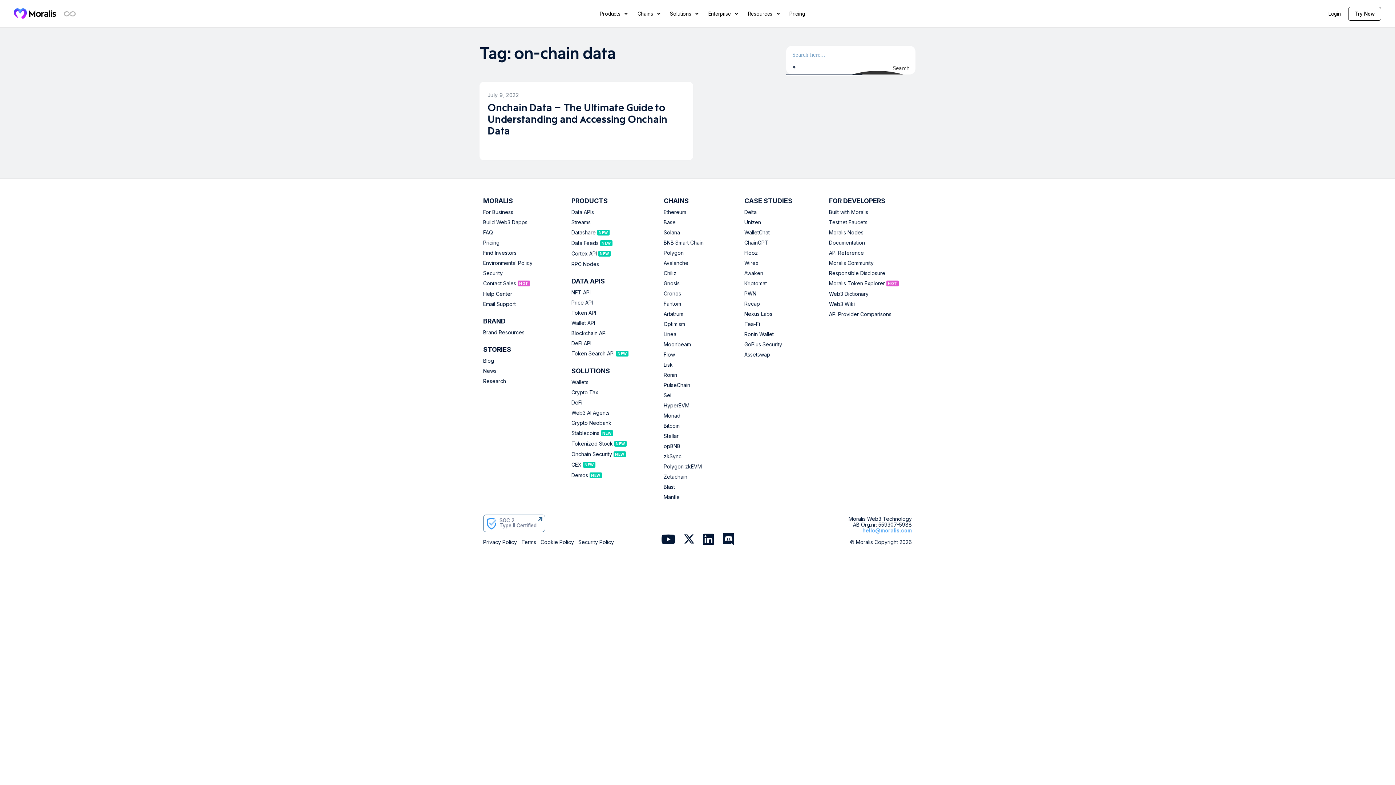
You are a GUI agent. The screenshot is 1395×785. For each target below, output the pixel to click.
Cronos (672, 294)
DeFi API (581, 343)
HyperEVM (677, 405)
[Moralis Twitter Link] (689, 540)
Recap (752, 304)
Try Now (1365, 14)
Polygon (674, 253)
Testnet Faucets (848, 222)
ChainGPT (756, 243)
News (490, 371)
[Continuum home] (70, 14)
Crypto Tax (584, 392)
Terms (528, 542)
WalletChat (757, 233)
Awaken (753, 273)
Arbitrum (673, 314)
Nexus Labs (758, 314)
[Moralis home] (35, 13)
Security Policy (596, 542)
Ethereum (675, 212)
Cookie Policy (557, 542)
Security (493, 273)
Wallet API (583, 323)
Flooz (751, 253)
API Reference (846, 253)
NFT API (581, 292)
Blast (669, 487)
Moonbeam (677, 344)
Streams (581, 222)
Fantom (672, 304)
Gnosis (672, 283)
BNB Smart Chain (684, 243)
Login (1335, 14)
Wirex (751, 263)
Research (494, 381)
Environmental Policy (508, 263)
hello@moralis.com (887, 530)
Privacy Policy (500, 542)
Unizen (752, 222)
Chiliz (670, 273)
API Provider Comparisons (860, 314)
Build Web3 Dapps (505, 222)
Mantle (672, 497)
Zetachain (675, 477)
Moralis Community (851, 263)
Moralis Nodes (846, 233)
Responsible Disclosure (857, 273)
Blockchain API (589, 333)
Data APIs (582, 212)
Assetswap (757, 355)
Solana (672, 233)
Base (670, 222)
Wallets (580, 382)
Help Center (497, 294)
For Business (498, 212)
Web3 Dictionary (849, 294)
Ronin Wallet (759, 334)
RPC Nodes (585, 264)
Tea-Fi (752, 324)
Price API (582, 303)
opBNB (672, 446)
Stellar (671, 436)
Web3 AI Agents (590, 413)
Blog (488, 361)
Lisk (668, 365)
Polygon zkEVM (683, 467)
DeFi (576, 403)
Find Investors (500, 253)
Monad (672, 416)
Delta (750, 212)
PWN (750, 294)
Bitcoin (672, 426)
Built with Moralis (848, 212)
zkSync (673, 456)
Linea (670, 334)
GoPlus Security (763, 344)
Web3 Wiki (842, 304)
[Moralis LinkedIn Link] (708, 540)
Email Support (499, 304)
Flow (669, 355)
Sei (667, 395)
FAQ (488, 233)
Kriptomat (755, 283)
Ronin (670, 375)
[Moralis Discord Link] (728, 540)
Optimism (674, 324)
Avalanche (676, 263)
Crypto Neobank (591, 423)
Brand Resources (504, 332)
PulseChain (677, 385)
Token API (583, 313)
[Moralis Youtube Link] (668, 540)
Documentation (847, 243)
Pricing (491, 243)
